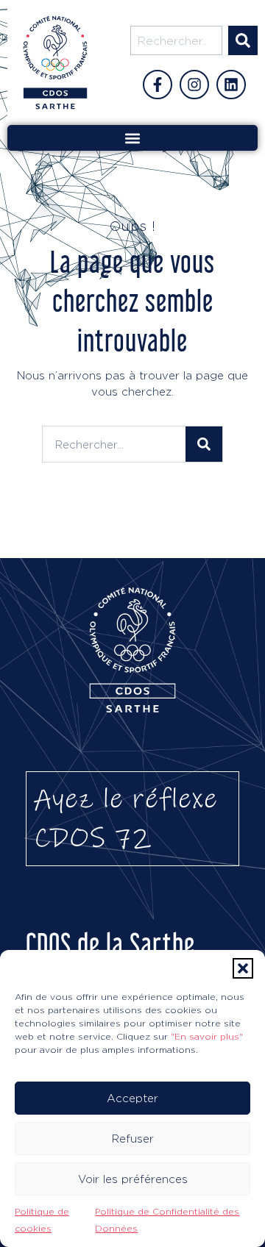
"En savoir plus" (207, 1036)
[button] (243, 968)
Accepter (132, 1098)
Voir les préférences (133, 1179)
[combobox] (176, 40)
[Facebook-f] (157, 84)
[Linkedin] (231, 84)
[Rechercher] (243, 40)
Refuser (133, 1138)
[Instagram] (194, 84)
